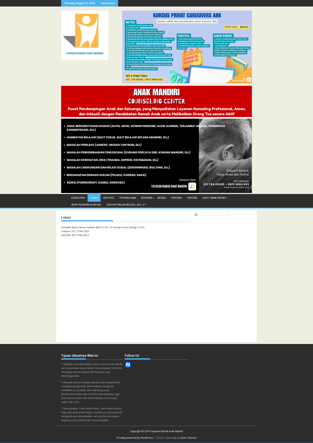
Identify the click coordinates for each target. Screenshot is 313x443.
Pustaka (176, 197)
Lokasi (94, 197)
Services (108, 197)
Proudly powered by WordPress (135, 437)
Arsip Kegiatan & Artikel (86, 204)
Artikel (161, 197)
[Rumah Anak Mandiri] (156, 192)
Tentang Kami (127, 197)
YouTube (192, 197)
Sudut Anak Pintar (213, 197)
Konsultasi (78, 197)
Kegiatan (146, 197)
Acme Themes (188, 437)
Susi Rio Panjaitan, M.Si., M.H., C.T (126, 204)
